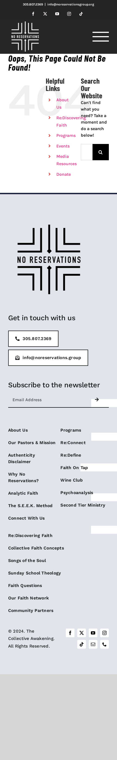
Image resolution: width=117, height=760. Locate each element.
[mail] (93, 644)
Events (63, 146)
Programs (66, 135)
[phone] (104, 644)
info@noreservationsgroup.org (70, 4)
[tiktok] (81, 644)
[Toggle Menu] (101, 37)
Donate (63, 174)
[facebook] (70, 633)
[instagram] (104, 633)
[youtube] (93, 633)
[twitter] (81, 633)
